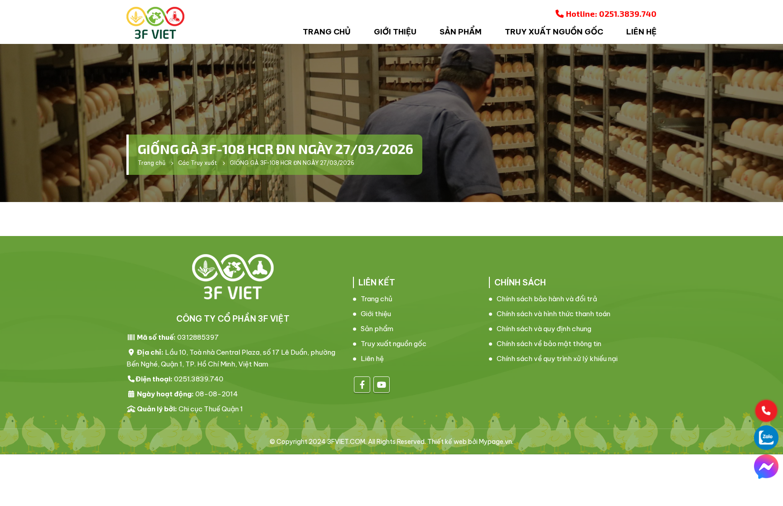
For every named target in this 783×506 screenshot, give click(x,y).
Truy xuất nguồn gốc (554, 32)
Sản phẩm (461, 32)
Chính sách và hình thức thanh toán (553, 313)
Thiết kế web (447, 442)
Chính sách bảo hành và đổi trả (547, 298)
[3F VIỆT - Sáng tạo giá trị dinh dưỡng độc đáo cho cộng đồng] (155, 23)
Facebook (362, 384)
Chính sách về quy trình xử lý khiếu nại (557, 358)
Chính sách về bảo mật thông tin (549, 343)
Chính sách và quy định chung (544, 328)
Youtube (381, 384)
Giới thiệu (395, 32)
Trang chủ (327, 32)
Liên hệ (641, 32)
